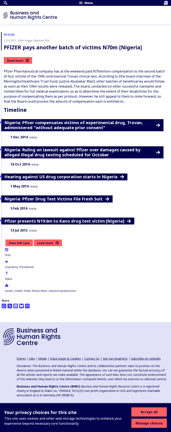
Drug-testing (11, 266)
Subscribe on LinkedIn (146, 359)
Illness (27, 290)
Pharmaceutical (26, 266)
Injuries (9, 290)
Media (42, 359)
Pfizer (8, 255)
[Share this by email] (27, 306)
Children (18, 290)
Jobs (32, 359)
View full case (19, 243)
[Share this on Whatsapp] (4, 306)
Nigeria (8, 278)
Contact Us (91, 359)
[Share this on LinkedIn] (15, 306)
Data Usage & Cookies (65, 359)
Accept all (149, 412)
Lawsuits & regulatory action (62, 290)
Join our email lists (115, 359)
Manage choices (149, 423)
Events (21, 359)
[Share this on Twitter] (10, 306)
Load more (45, 243)
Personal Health (39, 290)
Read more (15, 60)
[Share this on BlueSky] (21, 306)
